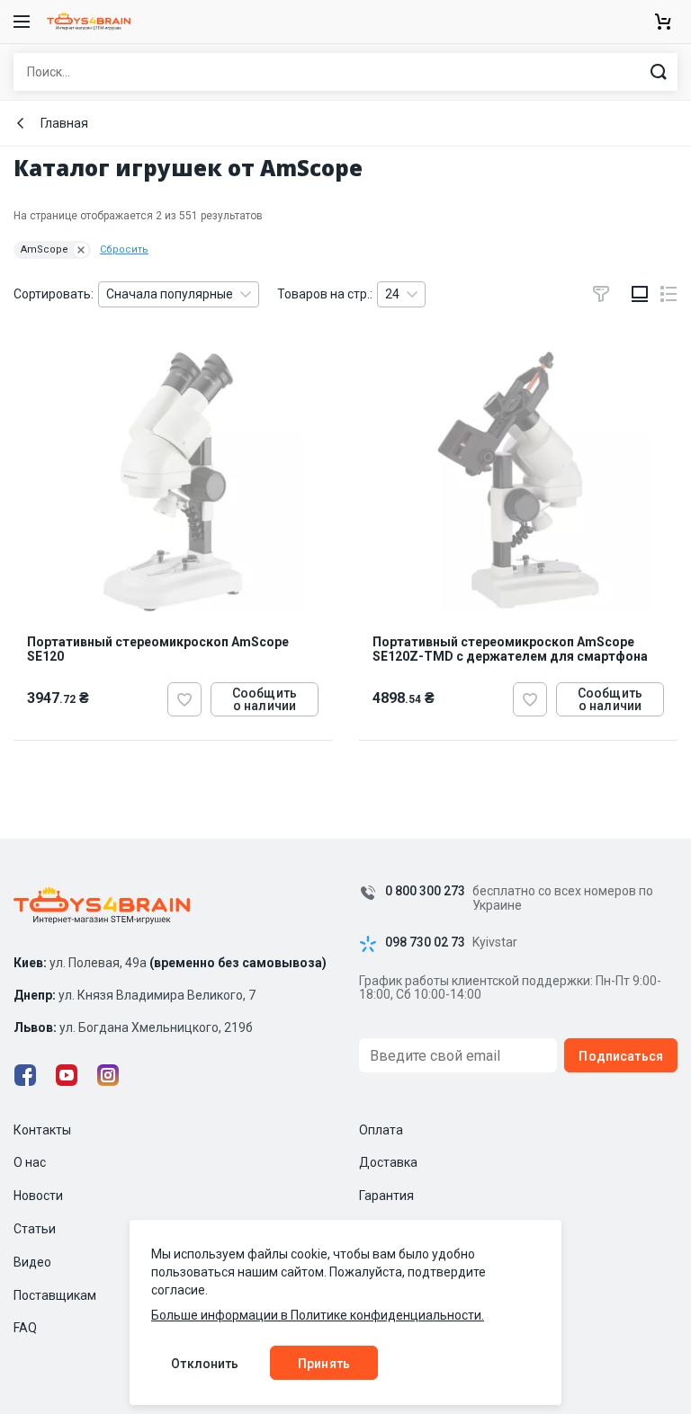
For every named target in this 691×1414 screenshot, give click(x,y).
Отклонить (204, 1363)
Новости (38, 1195)
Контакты (42, 1130)
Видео (32, 1262)
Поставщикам (54, 1295)
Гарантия (386, 1195)
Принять (324, 1363)
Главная (64, 123)
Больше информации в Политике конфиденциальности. (317, 1315)
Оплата (381, 1130)
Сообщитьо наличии (264, 699)
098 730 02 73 (425, 942)
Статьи (34, 1229)
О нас (29, 1162)
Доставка (388, 1162)
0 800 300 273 (425, 891)
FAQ (25, 1328)
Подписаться (621, 1056)
